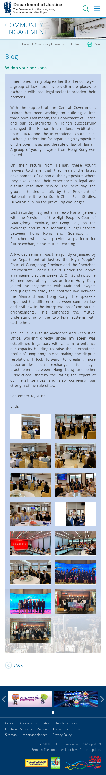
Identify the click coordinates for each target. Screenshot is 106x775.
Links (77, 729)
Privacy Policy (62, 734)
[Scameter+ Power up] (76, 705)
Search (86, 8)
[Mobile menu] (97, 8)
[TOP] (99, 679)
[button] (5, 699)
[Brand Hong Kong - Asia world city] (82, 763)
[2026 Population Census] (30, 705)
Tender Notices (66, 723)
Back (18, 665)
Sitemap (11, 734)
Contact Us (60, 729)
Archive (42, 729)
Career (10, 723)
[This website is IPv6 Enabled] (55, 763)
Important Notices (34, 734)
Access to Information (35, 723)
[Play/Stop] (53, 712)
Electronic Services (18, 729)
